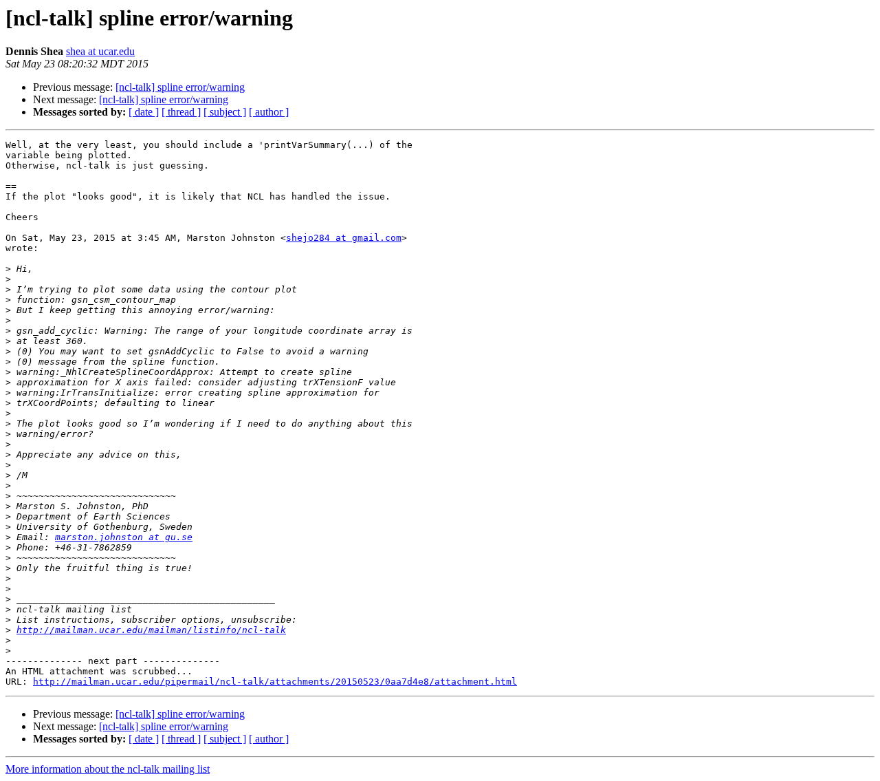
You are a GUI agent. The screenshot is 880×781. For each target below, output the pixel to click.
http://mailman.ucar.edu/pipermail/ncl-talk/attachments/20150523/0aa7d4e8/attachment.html (275, 681)
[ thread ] (181, 112)
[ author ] (269, 112)
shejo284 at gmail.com (344, 238)
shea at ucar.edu (100, 51)
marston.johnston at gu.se (123, 537)
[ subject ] (225, 112)
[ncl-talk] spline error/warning (180, 87)
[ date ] (144, 112)
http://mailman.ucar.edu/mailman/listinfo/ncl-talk (151, 630)
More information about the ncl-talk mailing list (108, 769)
